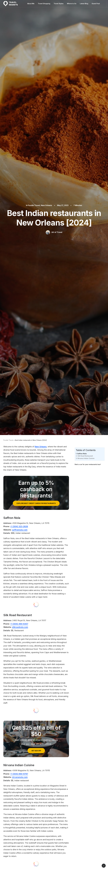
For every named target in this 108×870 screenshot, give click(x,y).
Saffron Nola (82, 453)
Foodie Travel (34, 205)
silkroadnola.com (20, 627)
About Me (30, 3)
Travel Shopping (44, 3)
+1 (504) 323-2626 (19, 526)
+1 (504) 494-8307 (19, 624)
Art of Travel (56, 232)
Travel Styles (58, 3)
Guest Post (96, 3)
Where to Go (71, 3)
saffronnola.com (19, 530)
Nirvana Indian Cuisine (86, 458)
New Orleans (46, 205)
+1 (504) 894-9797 (19, 774)
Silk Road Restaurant (85, 456)
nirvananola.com (20, 777)
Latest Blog (84, 3)
